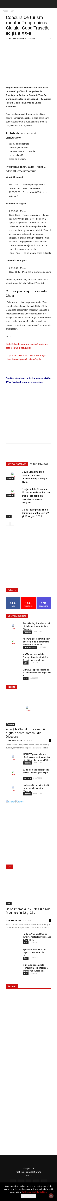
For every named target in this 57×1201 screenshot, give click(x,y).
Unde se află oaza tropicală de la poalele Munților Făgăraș (36, 788)
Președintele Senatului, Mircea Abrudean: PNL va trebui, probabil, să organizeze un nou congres (36, 496)
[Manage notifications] (51, 1195)
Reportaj (27, 632)
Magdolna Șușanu (16, 38)
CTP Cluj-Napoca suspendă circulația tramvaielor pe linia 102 (37, 673)
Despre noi (28, 1168)
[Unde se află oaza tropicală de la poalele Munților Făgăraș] (13, 789)
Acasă (5, 11)
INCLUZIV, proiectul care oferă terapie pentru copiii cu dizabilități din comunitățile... (37, 757)
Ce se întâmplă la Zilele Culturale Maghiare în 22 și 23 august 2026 (35, 513)
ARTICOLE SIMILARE (17, 464)
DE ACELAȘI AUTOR (39, 464)
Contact (28, 1175)
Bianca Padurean (13, 920)
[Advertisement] (28, 417)
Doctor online (30, 647)
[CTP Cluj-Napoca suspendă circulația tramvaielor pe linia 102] (13, 673)
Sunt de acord (28, 1196)
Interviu (10, 478)
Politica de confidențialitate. (34, 1192)
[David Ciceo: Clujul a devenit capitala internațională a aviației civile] (13, 475)
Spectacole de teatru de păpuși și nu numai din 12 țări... (35, 952)
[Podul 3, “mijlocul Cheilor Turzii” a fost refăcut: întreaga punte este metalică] (13, 938)
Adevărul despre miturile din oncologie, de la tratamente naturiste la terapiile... (36, 642)
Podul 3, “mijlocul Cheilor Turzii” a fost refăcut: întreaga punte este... (37, 937)
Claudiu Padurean (14, 740)
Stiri (12, 11)
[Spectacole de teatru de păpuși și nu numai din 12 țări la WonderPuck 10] (13, 953)
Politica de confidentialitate (28, 1171)
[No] (53, 1191)
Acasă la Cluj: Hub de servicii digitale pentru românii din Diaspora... (36, 626)
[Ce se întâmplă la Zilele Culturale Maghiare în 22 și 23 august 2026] (13, 513)
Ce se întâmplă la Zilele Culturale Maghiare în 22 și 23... (28, 910)
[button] (53, 4)
